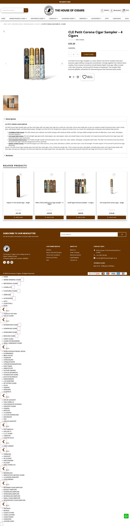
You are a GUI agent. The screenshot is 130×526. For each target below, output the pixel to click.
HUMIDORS (7, 519)
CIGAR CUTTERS (9, 513)
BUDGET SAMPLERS (10, 490)
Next (62, 63)
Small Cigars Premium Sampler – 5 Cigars (81, 203)
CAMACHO (7, 436)
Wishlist (106, 10)
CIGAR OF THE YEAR (10, 314)
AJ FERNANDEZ (8, 353)
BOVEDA (6, 511)
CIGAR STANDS (8, 517)
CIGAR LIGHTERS (9, 515)
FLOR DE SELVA (9, 438)
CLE (6, 127)
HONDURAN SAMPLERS (11, 494)
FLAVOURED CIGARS (10, 291)
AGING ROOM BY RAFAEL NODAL (15, 351)
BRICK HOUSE (8, 356)
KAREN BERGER (9, 379)
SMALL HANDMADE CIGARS (13, 343)
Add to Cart (89, 54)
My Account (117, 10)
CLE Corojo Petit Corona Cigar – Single (112, 203)
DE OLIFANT (8, 458)
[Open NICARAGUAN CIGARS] (19, 325)
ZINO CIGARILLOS (9, 465)
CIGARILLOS (8, 287)
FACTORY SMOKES (10, 370)
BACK (6, 311)
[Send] (122, 234)
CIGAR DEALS (8, 303)
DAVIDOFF (7, 456)
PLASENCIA (7, 392)
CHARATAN (7, 358)
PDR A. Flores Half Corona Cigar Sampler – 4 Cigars (49, 203)
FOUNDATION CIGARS (11, 375)
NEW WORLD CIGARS (17, 24)
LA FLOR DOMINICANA (11, 415)
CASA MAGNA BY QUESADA (13, 404)
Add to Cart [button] (19, 217)
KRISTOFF (7, 411)
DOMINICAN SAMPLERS (11, 492)
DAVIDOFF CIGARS (10, 406)
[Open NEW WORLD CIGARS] (19, 283)
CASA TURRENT (9, 446)
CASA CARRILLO (9, 402)
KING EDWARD (8, 461)
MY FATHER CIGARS (10, 383)
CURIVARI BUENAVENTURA (12, 364)
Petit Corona (16, 147)
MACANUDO (8, 417)
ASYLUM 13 (37, 24)
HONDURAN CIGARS (28, 24)
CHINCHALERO (8, 360)
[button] (4, 31)
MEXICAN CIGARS (9, 336)
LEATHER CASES (9, 521)
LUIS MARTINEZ (9, 381)
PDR (5, 419)
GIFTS (5, 301)
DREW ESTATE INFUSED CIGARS (14, 475)
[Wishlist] (102, 10)
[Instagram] (78, 77)
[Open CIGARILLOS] (13, 287)
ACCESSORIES (8, 298)
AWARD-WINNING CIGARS (12, 280)
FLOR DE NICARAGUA (11, 373)
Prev (6, 63)
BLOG (5, 306)
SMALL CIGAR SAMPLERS (12, 498)
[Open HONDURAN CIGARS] (18, 332)
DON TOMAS (8, 366)
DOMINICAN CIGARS (10, 329)
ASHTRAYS (7, 508)
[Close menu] (1, 524)
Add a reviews (80, 40)
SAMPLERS (7, 295)
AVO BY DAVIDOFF (10, 400)
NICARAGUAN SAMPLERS (12, 496)
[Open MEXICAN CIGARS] (16, 336)
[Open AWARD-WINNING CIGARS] (22, 280)
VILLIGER (7, 463)
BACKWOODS (8, 473)
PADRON (6, 387)
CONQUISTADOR (9, 362)
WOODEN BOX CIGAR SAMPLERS (14, 500)
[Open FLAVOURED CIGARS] (18, 291)
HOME (6, 277)
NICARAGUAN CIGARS (11, 325)
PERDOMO (7, 390)
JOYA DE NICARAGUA (10, 377)
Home (5, 24)
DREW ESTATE (8, 368)
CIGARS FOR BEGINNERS (12, 341)
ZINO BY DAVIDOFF (10, 421)
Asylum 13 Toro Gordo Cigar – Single (18, 203)
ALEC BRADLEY (8, 429)
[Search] (26, 10)
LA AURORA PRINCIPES (11, 477)
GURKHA (6, 408)
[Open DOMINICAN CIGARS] (18, 328)
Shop (9, 24)
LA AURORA (7, 413)
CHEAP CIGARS (8, 339)
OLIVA (6, 385)
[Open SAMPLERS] (12, 295)
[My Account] (111, 10)
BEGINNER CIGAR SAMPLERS (13, 487)
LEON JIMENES (8, 479)
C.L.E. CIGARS (8, 434)
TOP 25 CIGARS (9, 316)
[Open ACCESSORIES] (14, 298)
